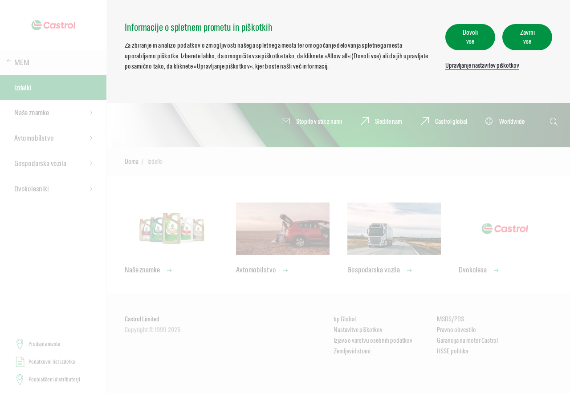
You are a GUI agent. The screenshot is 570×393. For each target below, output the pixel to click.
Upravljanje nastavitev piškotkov (482, 65)
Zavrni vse (527, 36)
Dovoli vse (470, 36)
